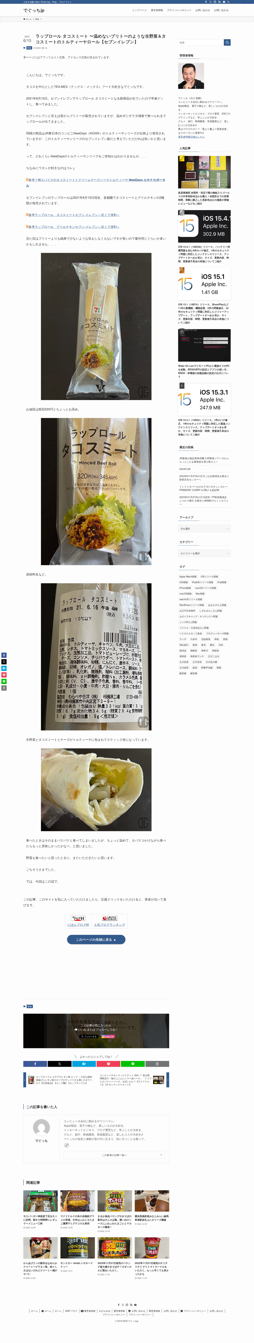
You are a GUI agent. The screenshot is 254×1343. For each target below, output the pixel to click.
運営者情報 (89, 1310)
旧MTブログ (71, 1310)
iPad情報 (221, 582)
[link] (66, 1145)
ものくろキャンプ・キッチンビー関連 (199, 616)
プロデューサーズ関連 (217, 633)
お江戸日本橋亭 (187, 610)
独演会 (183, 650)
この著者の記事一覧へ (114, 1155)
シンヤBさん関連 (188, 622)
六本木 (193, 639)
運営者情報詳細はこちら (191, 136)
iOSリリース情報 (209, 576)
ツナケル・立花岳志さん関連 (194, 627)
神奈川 (204, 650)
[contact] (224, 2)
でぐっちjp (33, 10)
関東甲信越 (207, 667)
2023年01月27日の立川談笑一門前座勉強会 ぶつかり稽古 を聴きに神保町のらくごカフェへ (203, 500)
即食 (29, 47)
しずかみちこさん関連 (210, 610)
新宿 (195, 644)
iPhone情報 (185, 587)
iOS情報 (184, 582)
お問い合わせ (138, 1310)
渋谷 (221, 644)
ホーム (34, 1310)
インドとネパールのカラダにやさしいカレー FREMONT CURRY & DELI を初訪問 (203, 488)
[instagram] (215, 2)
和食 (216, 639)
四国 (225, 639)
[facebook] (206, 2)
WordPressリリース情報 (192, 605)
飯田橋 (183, 673)
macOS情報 (186, 593)
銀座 (195, 667)
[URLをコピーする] (157, 1064)
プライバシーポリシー (194, 1310)
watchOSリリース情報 (191, 599)
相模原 (193, 650)
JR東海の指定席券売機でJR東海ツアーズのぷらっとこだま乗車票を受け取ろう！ (204, 459)
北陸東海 (205, 639)
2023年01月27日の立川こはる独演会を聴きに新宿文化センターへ (204, 477)
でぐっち (41, 1140)
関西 (219, 667)
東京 (203, 644)
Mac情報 (200, 593)
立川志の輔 (211, 661)
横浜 (212, 644)
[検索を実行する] (227, 42)
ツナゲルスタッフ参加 (191, 633)
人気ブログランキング (109, 924)
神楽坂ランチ (197, 656)
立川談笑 (184, 667)
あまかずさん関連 (217, 605)
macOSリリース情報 (205, 587)
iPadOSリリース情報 (202, 582)
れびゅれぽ (104, 1310)
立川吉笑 (184, 661)
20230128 (184, 469)
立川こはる (213, 656)
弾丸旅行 (184, 644)
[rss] (219, 2)
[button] (35, 1064)
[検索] (228, 2)
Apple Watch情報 (188, 576)
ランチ (183, 639)
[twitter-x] (210, 2)
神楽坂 (215, 650)
